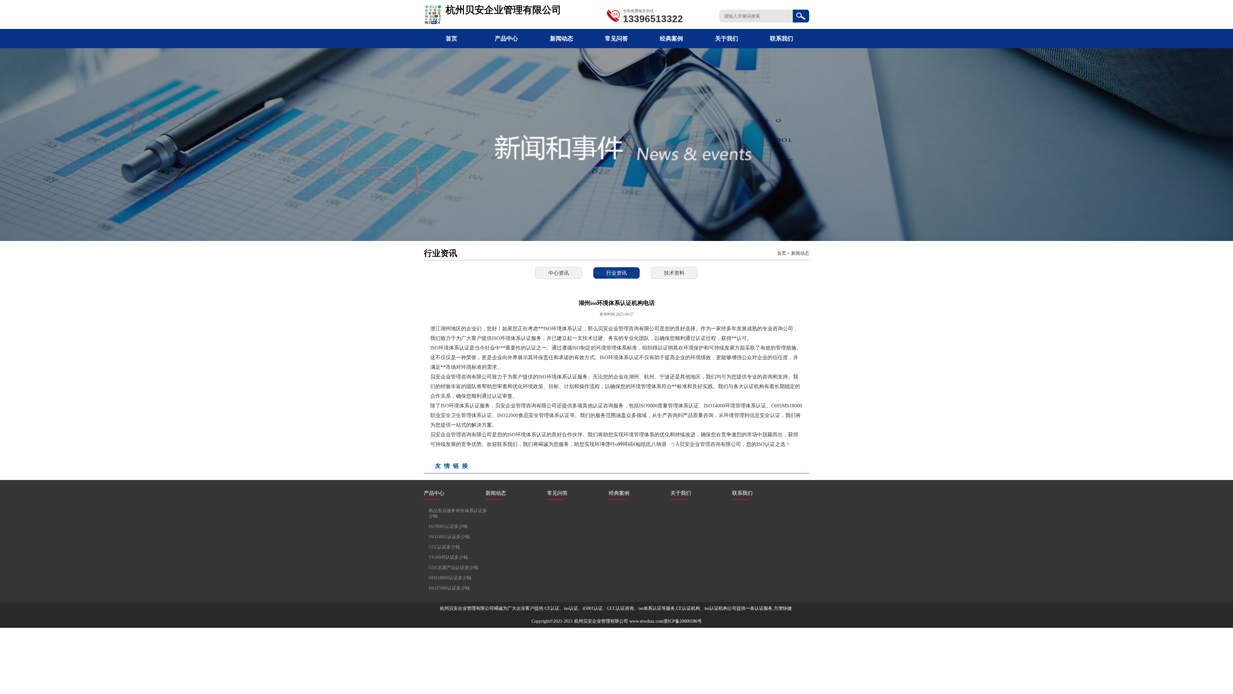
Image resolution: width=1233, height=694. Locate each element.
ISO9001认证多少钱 (448, 526)
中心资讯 (558, 273)
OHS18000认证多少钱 (450, 577)
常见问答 (616, 38)
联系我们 (781, 38)
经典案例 (671, 38)
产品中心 (506, 38)
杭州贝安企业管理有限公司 (601, 621)
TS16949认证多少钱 (448, 557)
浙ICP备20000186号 (682, 621)
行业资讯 (616, 273)
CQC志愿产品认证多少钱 (453, 567)
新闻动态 (561, 38)
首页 (451, 38)
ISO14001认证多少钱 (449, 536)
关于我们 (726, 38)
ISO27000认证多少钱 (449, 588)
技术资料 (674, 273)
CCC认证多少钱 (444, 547)
